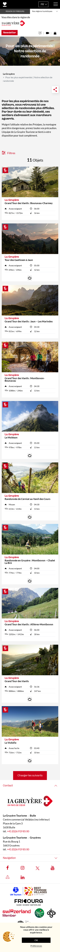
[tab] (30, 785)
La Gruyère (9, 73)
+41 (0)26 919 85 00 (18, 831)
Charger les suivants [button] (30, 775)
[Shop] (55, 32)
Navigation (9, 857)
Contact (8, 785)
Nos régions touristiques (42, 11)
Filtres (11, 153)
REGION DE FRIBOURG (15, 11)
